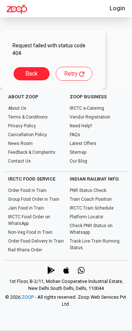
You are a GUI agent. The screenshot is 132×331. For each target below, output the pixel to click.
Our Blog (78, 161)
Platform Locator (86, 216)
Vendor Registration (90, 117)
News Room (20, 143)
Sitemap (78, 152)
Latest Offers (83, 143)
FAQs (75, 134)
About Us (17, 108)
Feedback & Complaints (31, 152)
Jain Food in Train (26, 208)
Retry (71, 73)
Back (31, 73)
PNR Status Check (88, 190)
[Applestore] (66, 270)
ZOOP (28, 297)
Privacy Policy (22, 125)
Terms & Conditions (28, 117)
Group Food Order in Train (33, 199)
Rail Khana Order (25, 249)
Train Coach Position (91, 199)
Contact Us (19, 161)
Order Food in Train (27, 190)
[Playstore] (51, 270)
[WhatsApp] (81, 270)
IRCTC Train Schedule (92, 208)
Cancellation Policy (27, 134)
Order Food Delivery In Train (36, 241)
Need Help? (81, 125)
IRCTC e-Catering (87, 108)
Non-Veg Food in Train (30, 232)
